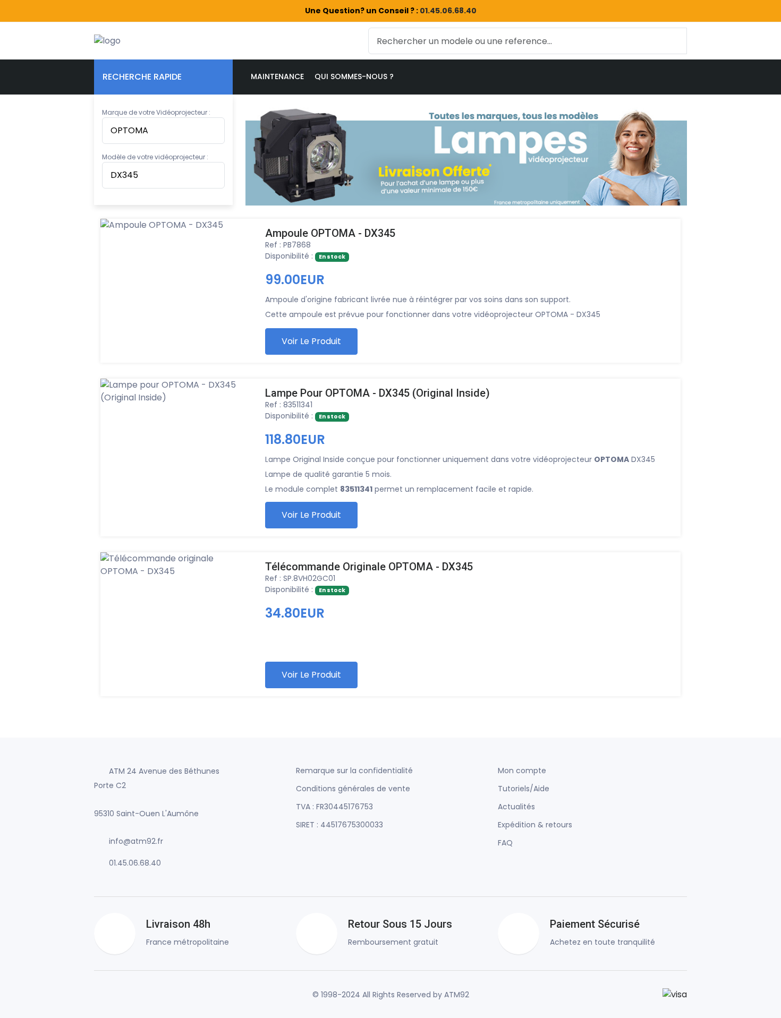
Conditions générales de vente (353, 788)
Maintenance (277, 76)
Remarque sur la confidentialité (354, 770)
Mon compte (522, 770)
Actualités (516, 806)
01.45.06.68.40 (448, 10)
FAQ (505, 842)
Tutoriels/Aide (523, 788)
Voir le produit (311, 341)
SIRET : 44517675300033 (339, 824)
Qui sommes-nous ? (354, 76)
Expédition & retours (535, 824)
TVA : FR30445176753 (334, 806)
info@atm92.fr (136, 841)
